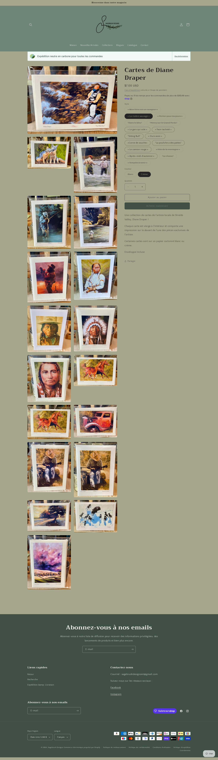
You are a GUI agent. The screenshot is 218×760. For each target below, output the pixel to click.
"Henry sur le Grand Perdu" (165, 124)
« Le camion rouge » (138, 149)
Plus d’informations (181, 56)
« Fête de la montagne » (169, 150)
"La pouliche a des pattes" (168, 143)
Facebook (115, 687)
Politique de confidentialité (139, 747)
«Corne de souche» (137, 143)
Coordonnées (185, 750)
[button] (30, 24)
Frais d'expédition (132, 90)
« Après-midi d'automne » (141, 156)
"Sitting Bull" (134, 136)
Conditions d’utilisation (162, 747)
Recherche (32, 679)
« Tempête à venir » (139, 163)
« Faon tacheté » (163, 129)
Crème (144, 174)
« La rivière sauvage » (139, 116)
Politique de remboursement (114, 747)
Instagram (115, 694)
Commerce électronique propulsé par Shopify (82, 747)
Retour (30, 674)
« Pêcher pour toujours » (171, 117)
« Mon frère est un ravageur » (144, 110)
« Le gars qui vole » (137, 129)
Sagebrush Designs (55, 747)
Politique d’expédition (182, 747)
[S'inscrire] (132, 649)
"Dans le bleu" (136, 124)
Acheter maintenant (157, 206)
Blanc (132, 175)
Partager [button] (132, 261)
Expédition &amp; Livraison (40, 685)
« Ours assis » (155, 136)
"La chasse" (169, 157)
